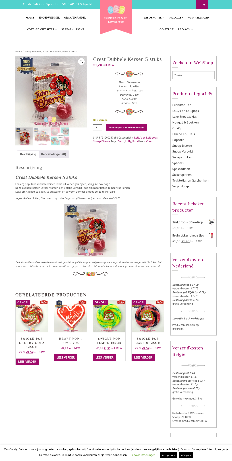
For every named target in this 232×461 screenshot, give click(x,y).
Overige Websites (40, 29)
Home (30, 17)
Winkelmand (198, 17)
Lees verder (27, 361)
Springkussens (72, 29)
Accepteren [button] (168, 455)
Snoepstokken (182, 157)
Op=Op (177, 128)
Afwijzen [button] (186, 455)
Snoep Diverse (32, 51)
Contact (167, 29)
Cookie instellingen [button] (143, 455)
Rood (135, 141)
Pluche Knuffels (183, 134)
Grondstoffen (181, 105)
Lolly (128, 141)
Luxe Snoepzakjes (184, 116)
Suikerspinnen (182, 174)
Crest (121, 141)
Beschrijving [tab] (28, 154)
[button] (81, 61)
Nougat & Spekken (185, 122)
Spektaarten (181, 169)
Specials (178, 163)
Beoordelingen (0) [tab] (53, 154)
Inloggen (176, 17)
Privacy (184, 29)
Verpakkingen (181, 186)
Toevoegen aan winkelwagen (126, 127)
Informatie (153, 17)
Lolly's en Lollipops (146, 137)
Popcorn (178, 140)
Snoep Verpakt (182, 151)
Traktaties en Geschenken (190, 180)
